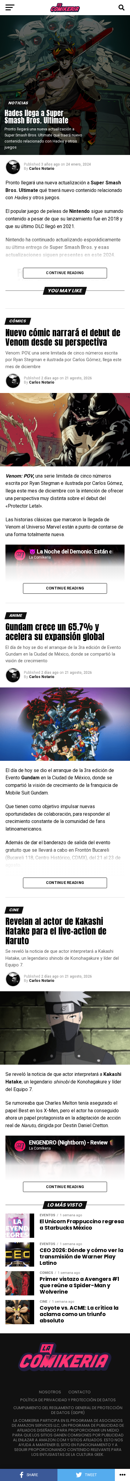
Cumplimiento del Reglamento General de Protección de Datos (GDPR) (67, 1410)
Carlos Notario (41, 168)
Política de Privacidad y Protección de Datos (68, 1399)
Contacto (79, 1392)
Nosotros (50, 1392)
